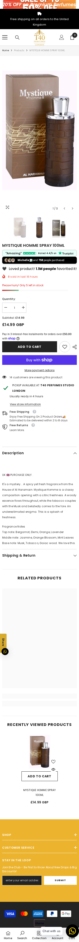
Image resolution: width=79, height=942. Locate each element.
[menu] (4, 37)
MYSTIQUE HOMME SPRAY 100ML (39, 792)
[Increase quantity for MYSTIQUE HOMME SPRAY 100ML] (23, 308)
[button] (64, 208)
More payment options (40, 370)
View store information (25, 404)
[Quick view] (53, 769)
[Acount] (61, 37)
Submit (60, 880)
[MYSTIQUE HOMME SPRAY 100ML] (40, 753)
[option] (39, 135)
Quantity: (9, 299)
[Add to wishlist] (53, 761)
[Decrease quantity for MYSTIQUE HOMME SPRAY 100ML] (5, 308)
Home (5, 50)
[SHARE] (73, 347)
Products (19, 50)
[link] (64, 346)
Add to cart (29, 347)
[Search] (17, 37)
